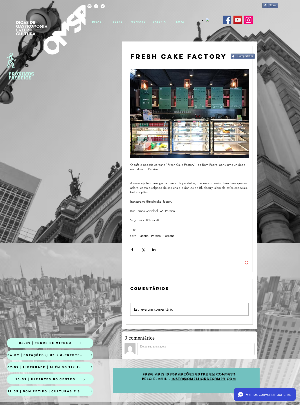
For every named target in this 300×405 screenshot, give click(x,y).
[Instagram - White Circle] (89, 6)
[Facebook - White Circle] (96, 6)
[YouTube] (237, 20)
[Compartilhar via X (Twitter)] (143, 249)
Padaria (143, 236)
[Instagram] (248, 20)
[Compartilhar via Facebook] (132, 249)
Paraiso (156, 236)
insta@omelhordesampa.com (203, 379)
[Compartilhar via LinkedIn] (154, 249)
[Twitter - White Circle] (103, 6)
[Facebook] (227, 20)
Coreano (169, 236)
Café (133, 236)
